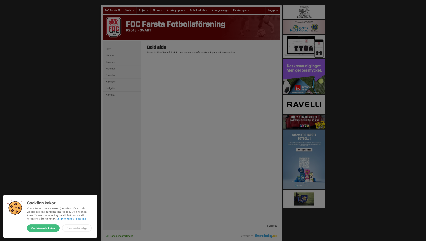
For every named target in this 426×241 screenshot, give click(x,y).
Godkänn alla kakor (43, 228)
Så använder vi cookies (71, 218)
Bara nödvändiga (77, 228)
